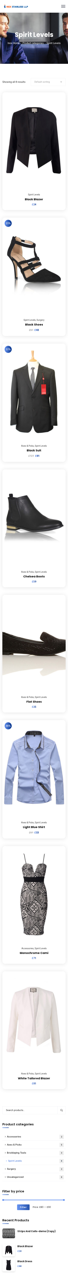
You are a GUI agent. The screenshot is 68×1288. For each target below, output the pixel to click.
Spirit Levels (34, 194)
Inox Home (14, 43)
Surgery (40, 320)
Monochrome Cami (34, 953)
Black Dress (24, 1261)
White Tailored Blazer (34, 1078)
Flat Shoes (34, 702)
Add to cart (59, 92)
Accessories (28, 948)
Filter (23, 1207)
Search (61, 1110)
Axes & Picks (27, 446)
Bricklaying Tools (34, 1152)
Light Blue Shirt (34, 827)
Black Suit (34, 450)
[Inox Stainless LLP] (16, 6)
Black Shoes (34, 324)
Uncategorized (34, 1177)
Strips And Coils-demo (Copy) (36, 1231)
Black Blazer (34, 199)
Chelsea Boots (34, 576)
